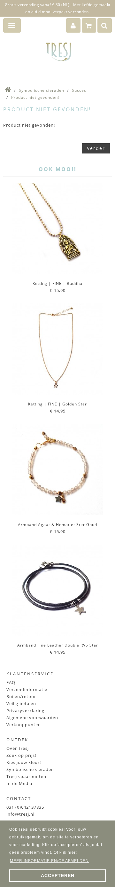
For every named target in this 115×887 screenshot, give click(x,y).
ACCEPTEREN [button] (57, 875)
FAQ (10, 682)
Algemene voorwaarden (32, 717)
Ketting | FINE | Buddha (57, 283)
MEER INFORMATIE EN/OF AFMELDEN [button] (49, 861)
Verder (96, 148)
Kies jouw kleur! (23, 762)
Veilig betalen (21, 703)
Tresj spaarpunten (26, 776)
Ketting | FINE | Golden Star (57, 404)
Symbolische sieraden (41, 90)
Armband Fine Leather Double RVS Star (57, 645)
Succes (79, 90)
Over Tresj (17, 748)
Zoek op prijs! (21, 755)
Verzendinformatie (26, 689)
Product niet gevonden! (35, 97)
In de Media (19, 783)
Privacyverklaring (25, 710)
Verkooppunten (23, 724)
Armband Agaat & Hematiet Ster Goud (57, 524)
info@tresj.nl (20, 814)
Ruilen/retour (21, 696)
